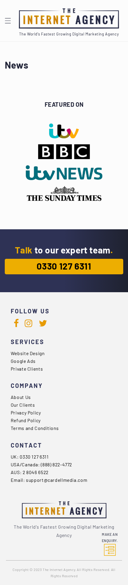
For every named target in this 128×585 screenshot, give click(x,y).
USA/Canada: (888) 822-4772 (41, 464)
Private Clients (27, 369)
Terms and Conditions (35, 428)
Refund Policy (26, 420)
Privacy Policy (26, 412)
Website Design (28, 353)
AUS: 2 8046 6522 (30, 472)
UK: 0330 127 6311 (30, 456)
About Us (21, 397)
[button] (8, 21)
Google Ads (23, 361)
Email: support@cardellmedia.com (49, 480)
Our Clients (23, 405)
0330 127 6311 (64, 266)
